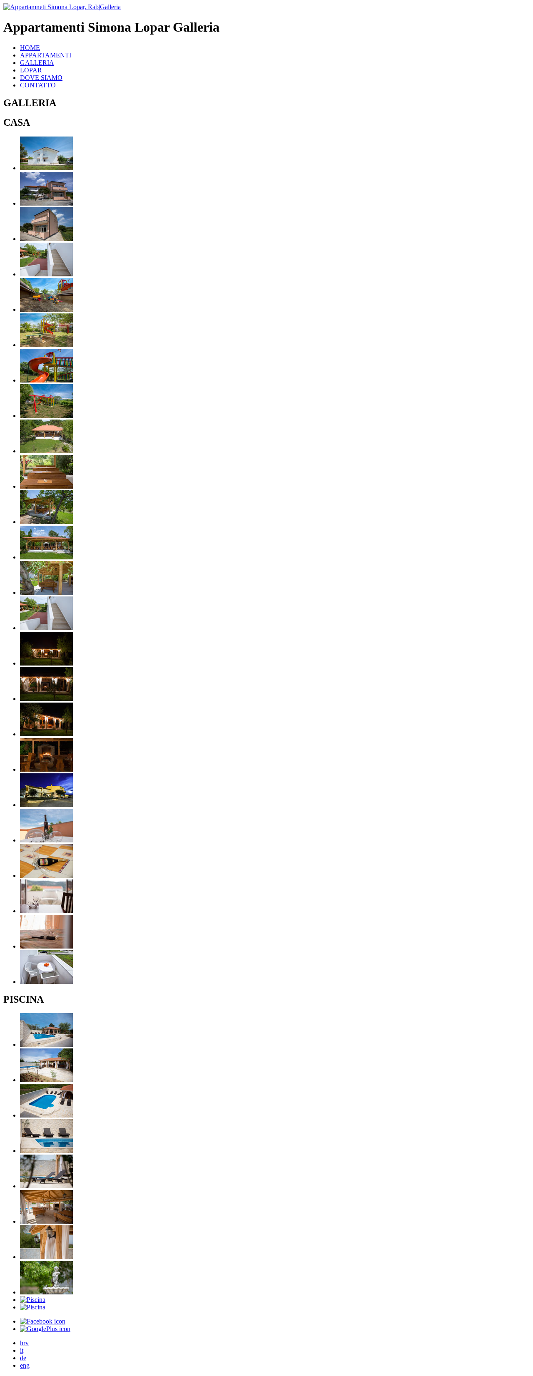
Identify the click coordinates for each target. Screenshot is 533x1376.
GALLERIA (37, 62)
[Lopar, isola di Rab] (46, 167)
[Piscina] (46, 1044)
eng (25, 1365)
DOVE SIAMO (41, 77)
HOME (30, 47)
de (23, 1357)
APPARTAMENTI (45, 55)
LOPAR (31, 70)
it (21, 1350)
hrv (24, 1342)
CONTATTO (38, 85)
